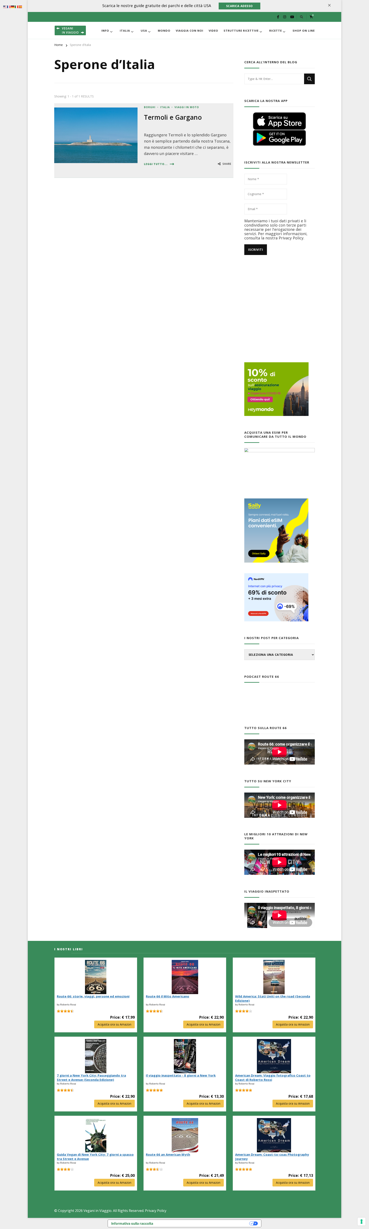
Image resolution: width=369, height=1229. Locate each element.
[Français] (9, 6)
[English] (5, 6)
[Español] (20, 6)
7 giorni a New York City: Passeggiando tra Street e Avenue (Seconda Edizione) (91, 1077)
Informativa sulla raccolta (132, 1223)
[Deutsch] (13, 6)
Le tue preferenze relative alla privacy (203, 1223)
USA (144, 30)
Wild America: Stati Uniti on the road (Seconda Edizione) (272, 998)
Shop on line (304, 30)
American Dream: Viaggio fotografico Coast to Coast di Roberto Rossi (272, 1077)
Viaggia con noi (189, 30)
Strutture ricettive (241, 30)
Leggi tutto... (156, 164)
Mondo (164, 30)
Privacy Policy (155, 1210)
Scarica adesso (239, 6)
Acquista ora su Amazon (114, 1024)
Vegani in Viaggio (97, 1210)
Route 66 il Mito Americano (167, 996)
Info (105, 30)
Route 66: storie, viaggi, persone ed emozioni (93, 996)
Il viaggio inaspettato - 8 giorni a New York (181, 1075)
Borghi (149, 107)
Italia (125, 30)
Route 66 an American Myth (168, 1154)
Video (213, 30)
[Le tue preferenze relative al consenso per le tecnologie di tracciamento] (361, 1221)
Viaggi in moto (186, 107)
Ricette (275, 30)
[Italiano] (17, 6)
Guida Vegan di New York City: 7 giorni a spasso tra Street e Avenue (95, 1156)
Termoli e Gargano (173, 117)
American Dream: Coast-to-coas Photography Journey (272, 1156)
